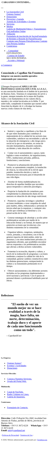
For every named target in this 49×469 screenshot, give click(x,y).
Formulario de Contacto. (17, 407)
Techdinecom (42, 440)
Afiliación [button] (11, 34)
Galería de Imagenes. (16, 397)
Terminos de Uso (26, 435)
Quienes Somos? (14, 14)
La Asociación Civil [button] (15, 12)
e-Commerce (6, 65)
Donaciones (12, 17)
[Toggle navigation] (2, 7)
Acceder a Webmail (15, 60)
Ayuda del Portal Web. (17, 381)
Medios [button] (10, 26)
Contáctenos (12, 46)
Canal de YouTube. (15, 392)
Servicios (10, 24)
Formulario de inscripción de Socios (22, 36)
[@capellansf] (5, 449)
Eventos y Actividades (16, 365)
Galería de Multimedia (16, 29)
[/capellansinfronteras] (14, 449)
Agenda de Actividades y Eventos (21, 21)
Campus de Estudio (15, 55)
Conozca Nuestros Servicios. (19, 379)
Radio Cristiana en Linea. (18, 394)
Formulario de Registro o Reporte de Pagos (27, 37)
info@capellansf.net (16, 430)
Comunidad (12, 51)
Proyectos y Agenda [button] (15, 19)
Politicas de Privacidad (10, 435)
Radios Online (19, 31)
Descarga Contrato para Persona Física (24, 40)
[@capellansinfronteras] (23, 449)
